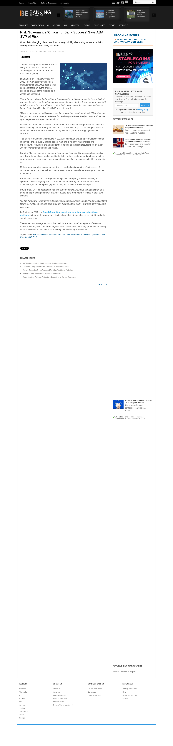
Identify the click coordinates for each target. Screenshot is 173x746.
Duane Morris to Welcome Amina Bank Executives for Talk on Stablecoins (49, 277)
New (124, 692)
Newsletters (32, 3)
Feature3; (53, 234)
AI (48, 25)
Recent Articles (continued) (63, 705)
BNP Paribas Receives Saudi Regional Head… (82, 14)
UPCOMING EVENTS (126, 35)
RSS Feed (122, 2)
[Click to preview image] (83, 76)
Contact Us (92, 692)
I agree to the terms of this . (133, 110)
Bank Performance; (74, 234)
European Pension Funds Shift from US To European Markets (138, 402)
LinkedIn (114, 2)
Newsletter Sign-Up (129, 695)
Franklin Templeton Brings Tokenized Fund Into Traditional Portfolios (48, 270)
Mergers (75, 25)
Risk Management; (41, 234)
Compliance (99, 25)
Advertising (65, 3)
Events (112, 25)
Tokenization (37, 25)
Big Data (56, 25)
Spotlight (123, 25)
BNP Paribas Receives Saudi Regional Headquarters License (45, 263)
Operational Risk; (98, 234)
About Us (56, 689)
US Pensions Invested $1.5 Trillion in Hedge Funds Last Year (139, 127)
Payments (23, 25)
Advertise (56, 692)
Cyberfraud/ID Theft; (29, 237)
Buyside (125, 698)
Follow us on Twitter (95, 689)
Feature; (62, 234)
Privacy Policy (142, 110)
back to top (102, 284)
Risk (65, 25)
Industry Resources (49, 3)
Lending (86, 25)
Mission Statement (60, 698)
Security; (87, 234)
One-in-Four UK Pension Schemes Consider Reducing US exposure (138, 140)
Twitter (118, 2)
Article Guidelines (59, 695)
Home (21, 3)
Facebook (127, 1)
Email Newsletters (94, 695)
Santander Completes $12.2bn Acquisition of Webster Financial (46, 267)
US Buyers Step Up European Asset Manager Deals (42, 274)
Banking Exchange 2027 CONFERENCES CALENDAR (130, 41)
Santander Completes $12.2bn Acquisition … (111, 14)
